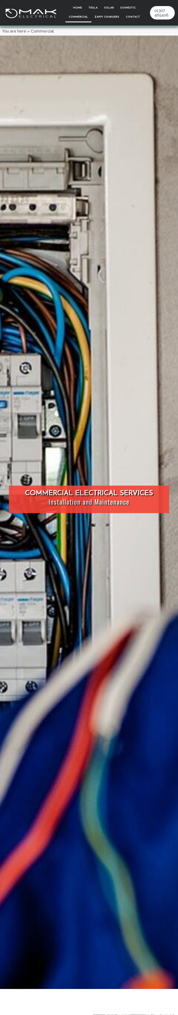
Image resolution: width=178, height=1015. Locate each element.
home (77, 8)
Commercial (78, 17)
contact (133, 17)
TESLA (93, 8)
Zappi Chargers (107, 17)
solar (109, 8)
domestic (128, 8)
